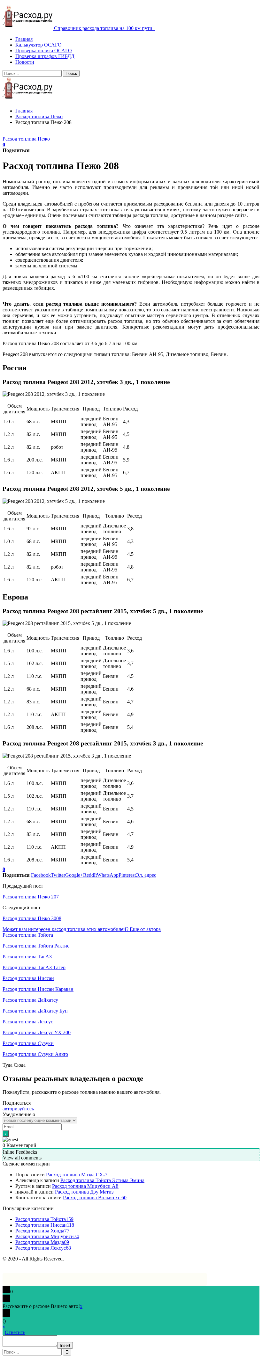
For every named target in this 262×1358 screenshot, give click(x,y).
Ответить (15, 1332)
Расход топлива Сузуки (28, 1043)
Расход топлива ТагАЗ (27, 956)
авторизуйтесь (18, 1108)
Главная (24, 39)
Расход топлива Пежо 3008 (32, 918)
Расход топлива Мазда (42, 1242)
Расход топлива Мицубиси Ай (85, 1186)
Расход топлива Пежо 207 (31, 896)
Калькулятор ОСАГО (38, 44)
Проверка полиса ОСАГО (43, 50)
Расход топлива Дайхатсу (30, 1000)
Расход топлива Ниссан (28, 978)
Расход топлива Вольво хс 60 (95, 1197)
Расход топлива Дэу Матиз (84, 1192)
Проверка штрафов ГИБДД (44, 56)
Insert (65, 1345)
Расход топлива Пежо (26, 139)
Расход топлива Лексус (28, 1021)
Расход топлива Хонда (42, 1230)
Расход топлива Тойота (28, 935)
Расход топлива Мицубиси (47, 1236)
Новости (24, 62)
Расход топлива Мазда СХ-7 (76, 1174)
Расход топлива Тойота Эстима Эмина (102, 1180)
